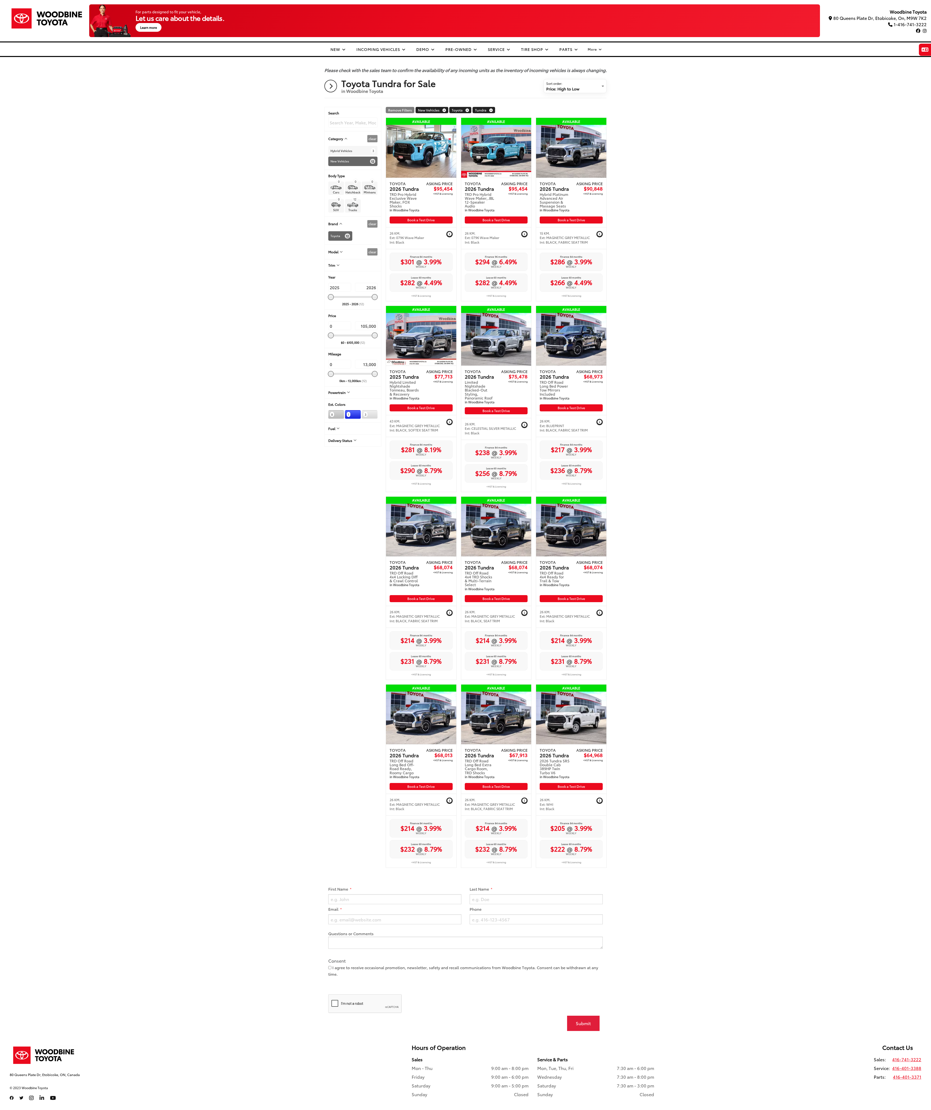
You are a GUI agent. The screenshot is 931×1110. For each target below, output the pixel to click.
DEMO (423, 49)
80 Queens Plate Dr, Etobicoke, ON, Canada (45, 1074)
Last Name (480, 889)
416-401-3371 (907, 1077)
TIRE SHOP (532, 49)
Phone (476, 909)
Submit (583, 1023)
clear (372, 138)
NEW (335, 49)
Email (333, 909)
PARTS (566, 49)
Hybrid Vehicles (341, 150)
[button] (449, 234)
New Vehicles (339, 161)
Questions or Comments (351, 933)
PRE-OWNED (459, 49)
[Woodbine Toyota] (46, 18)
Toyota (335, 236)
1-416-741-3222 (910, 24)
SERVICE (497, 49)
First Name (338, 889)
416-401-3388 (906, 1068)
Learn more (148, 27)
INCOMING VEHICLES (378, 49)
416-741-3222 (906, 1059)
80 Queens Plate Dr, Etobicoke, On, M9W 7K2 (880, 18)
